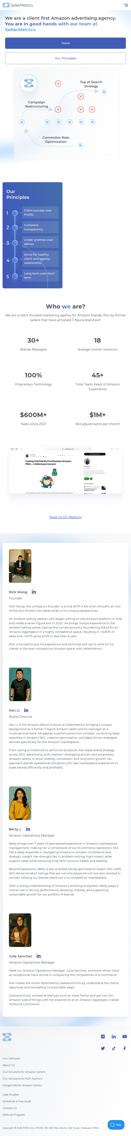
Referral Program (14, 1114)
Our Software (11, 1058)
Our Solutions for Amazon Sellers (24, 1071)
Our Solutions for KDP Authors (22, 1078)
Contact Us (10, 1108)
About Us (9, 1065)
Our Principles (65, 58)
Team (65, 43)
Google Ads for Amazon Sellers (22, 1085)
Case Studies (11, 1094)
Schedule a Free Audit (17, 1101)
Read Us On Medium (65, 517)
